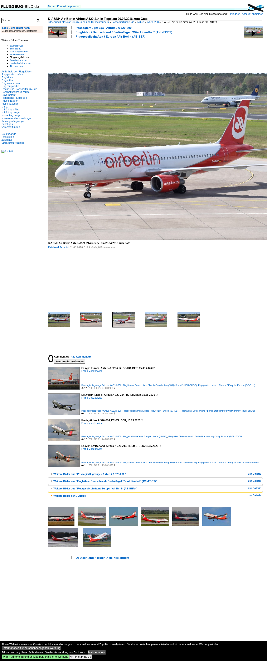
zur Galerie (254, 473)
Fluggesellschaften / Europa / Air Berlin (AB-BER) (111, 36)
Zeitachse (7, 139)
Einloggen (234, 14)
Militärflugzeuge (10, 112)
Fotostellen (7, 136)
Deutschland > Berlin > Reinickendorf (102, 557)
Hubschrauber (9, 100)
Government (8, 95)
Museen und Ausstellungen (16, 118)
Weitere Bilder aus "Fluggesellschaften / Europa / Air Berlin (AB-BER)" (95, 488)
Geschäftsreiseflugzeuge (15, 92)
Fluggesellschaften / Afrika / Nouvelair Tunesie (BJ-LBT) (151, 410)
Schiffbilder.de (17, 54)
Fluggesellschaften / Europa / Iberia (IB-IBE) (145, 436)
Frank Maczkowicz (91, 371)
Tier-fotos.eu (16, 66)
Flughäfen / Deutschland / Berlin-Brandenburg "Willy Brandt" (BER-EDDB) (160, 385)
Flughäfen (7, 77)
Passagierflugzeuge (123, 22)
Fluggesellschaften (12, 74)
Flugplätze (7, 80)
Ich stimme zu (80, 656)
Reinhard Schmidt (58, 247)
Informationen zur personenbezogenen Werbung (31, 648)
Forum (51, 6)
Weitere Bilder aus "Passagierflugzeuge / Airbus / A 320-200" (89, 474)
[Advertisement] (124, 55)
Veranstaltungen (10, 127)
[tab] (155, 474)
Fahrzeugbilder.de (19, 51)
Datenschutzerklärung (12, 143)
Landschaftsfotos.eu (20, 63)
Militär (4, 106)
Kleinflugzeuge (10, 103)
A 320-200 (153, 22)
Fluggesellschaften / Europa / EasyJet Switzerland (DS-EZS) (228, 462)
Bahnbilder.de (16, 45)
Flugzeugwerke (10, 86)
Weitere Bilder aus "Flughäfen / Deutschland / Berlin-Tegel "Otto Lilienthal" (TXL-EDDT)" (105, 481)
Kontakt (61, 6)
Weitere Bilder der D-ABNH (69, 495)
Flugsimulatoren (10, 83)
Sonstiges (7, 124)
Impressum (74, 6)
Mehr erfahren (96, 652)
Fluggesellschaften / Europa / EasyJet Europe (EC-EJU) (226, 385)
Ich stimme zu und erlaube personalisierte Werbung (35, 656)
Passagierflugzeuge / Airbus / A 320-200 (104, 27)
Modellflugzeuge (10, 115)
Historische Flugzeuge (14, 97)
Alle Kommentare (81, 356)
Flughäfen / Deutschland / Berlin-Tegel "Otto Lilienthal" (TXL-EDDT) (124, 32)
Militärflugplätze (10, 109)
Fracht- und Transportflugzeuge (19, 89)
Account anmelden (252, 14)
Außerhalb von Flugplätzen (16, 71)
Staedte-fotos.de (18, 60)
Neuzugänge (8, 134)
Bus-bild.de (15, 48)
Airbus (140, 22)
